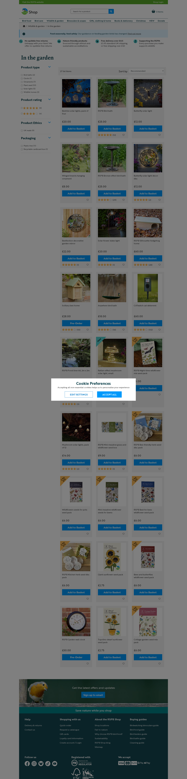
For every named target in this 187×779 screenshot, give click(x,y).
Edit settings (79, 394)
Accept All (109, 394)
